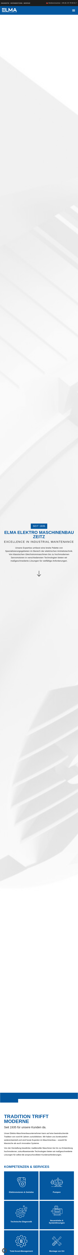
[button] (73, 10)
